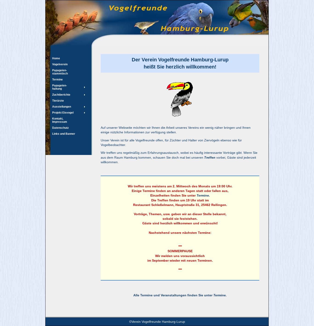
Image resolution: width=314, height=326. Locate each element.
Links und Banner (63, 133)
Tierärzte (58, 100)
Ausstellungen (61, 106)
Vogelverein (60, 64)
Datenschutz (60, 127)
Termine (57, 79)
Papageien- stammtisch (60, 72)
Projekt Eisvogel (63, 112)
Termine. (203, 195)
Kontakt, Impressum (59, 120)
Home (56, 58)
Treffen (209, 157)
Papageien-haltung (59, 87)
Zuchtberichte (61, 94)
